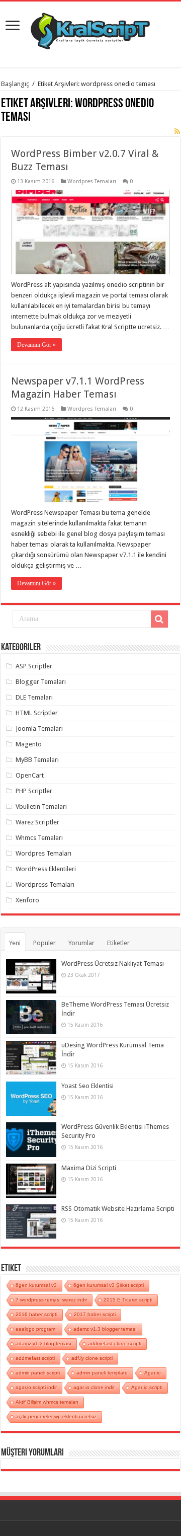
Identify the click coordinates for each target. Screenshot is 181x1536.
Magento (29, 744)
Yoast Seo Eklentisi (87, 1086)
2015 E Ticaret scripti (128, 1299)
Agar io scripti (146, 1387)
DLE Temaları (34, 697)
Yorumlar (81, 943)
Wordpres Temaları (91, 181)
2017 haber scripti (95, 1314)
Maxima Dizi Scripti (88, 1168)
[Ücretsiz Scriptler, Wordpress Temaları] (90, 29)
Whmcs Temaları (39, 837)
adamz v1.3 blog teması (43, 1343)
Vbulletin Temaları (41, 806)
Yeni (15, 943)
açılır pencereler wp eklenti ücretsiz (56, 1416)
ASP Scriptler (34, 666)
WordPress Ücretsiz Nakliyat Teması (112, 963)
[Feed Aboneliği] (177, 131)
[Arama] (159, 619)
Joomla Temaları (39, 728)
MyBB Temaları (37, 759)
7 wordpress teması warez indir (51, 1299)
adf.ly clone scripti (92, 1358)
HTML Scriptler (37, 713)
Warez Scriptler (37, 822)
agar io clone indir (94, 1387)
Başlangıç (15, 84)
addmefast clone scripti (114, 1343)
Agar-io (152, 1372)
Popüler (44, 943)
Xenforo (27, 900)
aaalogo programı (36, 1329)
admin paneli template (102, 1372)
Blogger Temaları (41, 681)
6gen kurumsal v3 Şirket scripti (108, 1285)
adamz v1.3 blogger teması (105, 1329)
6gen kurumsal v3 (36, 1285)
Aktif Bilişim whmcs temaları (47, 1402)
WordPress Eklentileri (46, 869)
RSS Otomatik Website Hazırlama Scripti (117, 1208)
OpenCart (30, 775)
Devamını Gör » (36, 344)
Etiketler (118, 943)
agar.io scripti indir (36, 1387)
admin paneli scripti (38, 1372)
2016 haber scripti (36, 1314)
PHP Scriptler (34, 791)
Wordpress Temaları (45, 884)
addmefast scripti (35, 1358)
